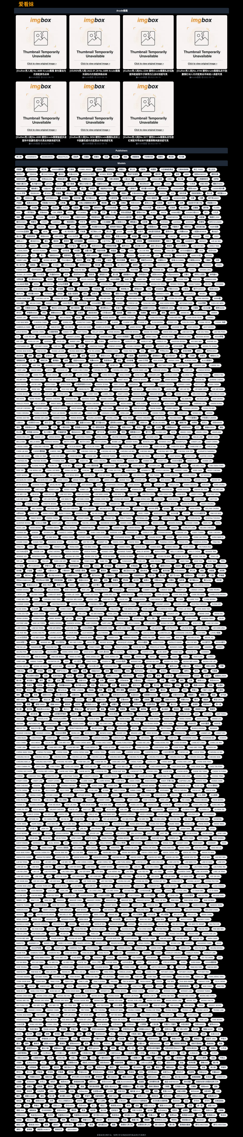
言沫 (80, 193)
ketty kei (199, 384)
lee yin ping (219, 332)
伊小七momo (34, 566)
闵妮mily (207, 704)
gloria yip (219, 809)
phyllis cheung (73, 403)
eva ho (174, 795)
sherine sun (115, 532)
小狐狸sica (120, 222)
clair (180, 599)
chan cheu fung (80, 370)
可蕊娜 (214, 671)
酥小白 (173, 704)
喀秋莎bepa (127, 676)
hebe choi (197, 470)
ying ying (127, 418)
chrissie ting (34, 776)
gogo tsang (203, 375)
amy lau (207, 714)
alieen (155, 714)
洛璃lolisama (177, 260)
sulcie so (191, 652)
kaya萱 (165, 198)
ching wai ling (184, 762)
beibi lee (114, 365)
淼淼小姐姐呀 (73, 293)
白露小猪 (88, 250)
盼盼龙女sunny (119, 695)
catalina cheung (41, 446)
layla (35, 499)
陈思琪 (50, 279)
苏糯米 (136, 699)
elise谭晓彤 (213, 785)
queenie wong (23, 523)
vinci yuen (91, 661)
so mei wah (51, 537)
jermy (153, 480)
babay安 (192, 723)
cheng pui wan (44, 752)
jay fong (156, 379)
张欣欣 (108, 236)
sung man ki (218, 537)
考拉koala (69, 265)
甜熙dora (47, 695)
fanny (90, 800)
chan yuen (178, 747)
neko (52, 227)
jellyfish (65, 270)
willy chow (194, 551)
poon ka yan (139, 647)
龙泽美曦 (129, 360)
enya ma (123, 465)
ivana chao (38, 618)
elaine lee (128, 322)
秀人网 (19, 157)
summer (205, 652)
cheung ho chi (108, 451)
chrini (19, 776)
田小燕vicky (61, 695)
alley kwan (21, 365)
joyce (147, 485)
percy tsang (125, 518)
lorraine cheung (184, 633)
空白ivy (165, 695)
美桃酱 (134, 236)
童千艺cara (175, 575)
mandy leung (73, 336)
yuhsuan (126, 666)
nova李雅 (219, 336)
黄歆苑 (169, 246)
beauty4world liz (77, 728)
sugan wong (155, 537)
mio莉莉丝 (60, 642)
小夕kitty (62, 356)
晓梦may (113, 427)
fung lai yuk (182, 805)
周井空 (79, 260)
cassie (132, 738)
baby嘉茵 (205, 723)
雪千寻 (148, 432)
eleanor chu (183, 785)
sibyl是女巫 (104, 652)
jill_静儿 (152, 618)
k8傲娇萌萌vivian (83, 384)
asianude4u (47, 157)
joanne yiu (177, 327)
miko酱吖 (20, 303)
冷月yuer (175, 671)
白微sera (75, 695)
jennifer (102, 193)
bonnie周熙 (61, 733)
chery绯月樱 (168, 752)
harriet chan (181, 470)
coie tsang (156, 279)
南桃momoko (200, 174)
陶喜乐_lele (214, 217)
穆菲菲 (66, 241)
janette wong (140, 379)
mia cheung (88, 508)
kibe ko (97, 489)
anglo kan (94, 719)
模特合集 (215, 174)
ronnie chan (176, 647)
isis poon (120, 327)
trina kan (74, 547)
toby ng (57, 346)
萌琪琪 (19, 704)
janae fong (78, 480)
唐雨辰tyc (103, 274)
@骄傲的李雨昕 (60, 714)
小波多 (108, 260)
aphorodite (51, 723)
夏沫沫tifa (35, 241)
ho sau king (55, 379)
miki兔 (138, 336)
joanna (28, 217)
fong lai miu (71, 470)
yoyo (168, 174)
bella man (35, 442)
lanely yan (214, 246)
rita (218, 523)
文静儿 (186, 274)
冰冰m (163, 671)
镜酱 (18, 217)
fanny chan (104, 800)
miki (18, 212)
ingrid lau (173, 613)
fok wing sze (35, 470)
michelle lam (122, 508)
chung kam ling (182, 776)
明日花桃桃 (121, 260)
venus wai (140, 547)
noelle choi (160, 513)
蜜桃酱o (56, 360)
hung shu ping (106, 379)
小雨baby (66, 570)
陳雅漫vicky (135, 432)
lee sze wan (217, 389)
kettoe (184, 236)
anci (30, 719)
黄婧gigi (60, 585)
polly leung (122, 647)
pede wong (67, 647)
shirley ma (146, 341)
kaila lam (174, 485)
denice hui (201, 781)
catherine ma (208, 738)
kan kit (205, 485)
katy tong (82, 332)
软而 (123, 432)
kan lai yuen (39, 623)
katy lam (39, 489)
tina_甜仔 (170, 250)
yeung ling (112, 418)
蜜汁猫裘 (70, 184)
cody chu (190, 456)
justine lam (21, 623)
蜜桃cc (89, 432)
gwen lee (63, 814)
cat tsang (159, 738)
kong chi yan (167, 623)
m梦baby (20, 513)
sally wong (70, 527)
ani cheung (129, 585)
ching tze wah (61, 298)
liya (189, 298)
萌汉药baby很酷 (42, 580)
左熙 (190, 680)
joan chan (191, 618)
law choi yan (124, 628)
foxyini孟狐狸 (22, 231)
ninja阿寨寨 (63, 284)
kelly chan (148, 384)
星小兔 (156, 685)
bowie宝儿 (118, 590)
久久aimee (81, 212)
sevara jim (48, 532)
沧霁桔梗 (19, 279)
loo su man (148, 633)
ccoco (223, 738)
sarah (163, 193)
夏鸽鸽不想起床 (116, 227)
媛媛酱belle (128, 274)
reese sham (126, 403)
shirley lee (130, 341)
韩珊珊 (133, 709)
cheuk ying (199, 752)
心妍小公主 (130, 184)
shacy (181, 270)
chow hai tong (66, 771)
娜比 (46, 241)
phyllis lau (33, 341)
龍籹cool (120, 293)
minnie (157, 250)
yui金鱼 (52, 217)
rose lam (20, 527)
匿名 (59, 422)
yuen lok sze (60, 561)
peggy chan (83, 518)
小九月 (215, 212)
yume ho (75, 561)
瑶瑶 (35, 695)
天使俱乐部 (148, 157)
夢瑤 (158, 676)
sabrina (56, 222)
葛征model (76, 432)
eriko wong (138, 465)
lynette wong (49, 504)
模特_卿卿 (120, 690)
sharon (81, 532)
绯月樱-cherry (147, 188)
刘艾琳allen (96, 231)
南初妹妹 (19, 356)
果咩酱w (213, 274)
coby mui (120, 781)
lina (157, 255)
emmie (169, 279)
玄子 (198, 427)
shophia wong (179, 341)
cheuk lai (183, 752)
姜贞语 (209, 566)
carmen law (199, 365)
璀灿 (221, 427)
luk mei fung (56, 637)
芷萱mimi (125, 699)
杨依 (202, 570)
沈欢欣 (60, 293)
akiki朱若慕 (128, 714)
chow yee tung (200, 771)
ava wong (168, 437)
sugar (170, 537)
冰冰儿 (96, 566)
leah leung (141, 628)
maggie (196, 236)
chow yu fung (219, 771)
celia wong (142, 446)
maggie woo (156, 394)
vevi (201, 250)
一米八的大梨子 (69, 231)
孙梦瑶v (94, 222)
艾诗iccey (101, 699)
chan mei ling (55, 747)
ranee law (75, 341)
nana (55, 231)
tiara (191, 270)
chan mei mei (73, 747)
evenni (164, 222)
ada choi (146, 293)
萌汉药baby (144, 184)
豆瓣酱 (195, 207)
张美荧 (29, 685)
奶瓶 (89, 260)
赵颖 (66, 360)
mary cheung (207, 504)
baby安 (217, 723)
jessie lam (138, 618)
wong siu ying (158, 284)
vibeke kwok (172, 547)
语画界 (75, 157)
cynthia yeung (39, 461)
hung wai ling (129, 613)
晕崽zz (133, 260)
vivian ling (205, 270)
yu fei (208, 284)
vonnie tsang (124, 551)
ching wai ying (204, 762)
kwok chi (183, 623)
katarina (134, 384)
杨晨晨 (19, 169)
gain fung (131, 470)
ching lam (92, 599)
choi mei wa (139, 766)
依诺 (128, 671)
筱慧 (113, 203)
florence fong (165, 609)
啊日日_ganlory (59, 308)
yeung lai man (94, 418)
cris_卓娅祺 (57, 212)
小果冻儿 (96, 236)
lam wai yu (118, 494)
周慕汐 (124, 193)
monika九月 (137, 399)
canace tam (165, 590)
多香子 (118, 308)
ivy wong (205, 475)
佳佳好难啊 (187, 351)
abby (187, 174)
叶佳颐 (77, 250)
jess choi (186, 379)
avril (89, 193)
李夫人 (139, 427)
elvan (105, 790)
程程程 (139, 241)
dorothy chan (84, 322)
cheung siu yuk (176, 757)
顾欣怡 (172, 313)
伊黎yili (48, 566)
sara (168, 184)
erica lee (196, 790)
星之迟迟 (212, 169)
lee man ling (201, 389)
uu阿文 (211, 656)
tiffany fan (140, 284)
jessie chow (200, 480)
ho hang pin (50, 819)
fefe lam (164, 800)
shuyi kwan (76, 408)
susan (63, 227)
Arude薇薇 (35, 77)
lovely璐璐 (215, 633)
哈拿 (144, 566)
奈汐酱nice (90, 198)
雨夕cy (66, 709)
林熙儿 (39, 690)
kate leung (219, 485)
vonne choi (107, 551)
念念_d (118, 241)
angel (102, 279)
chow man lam (140, 370)
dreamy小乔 (101, 322)
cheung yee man (64, 762)
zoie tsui (198, 561)
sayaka (174, 527)
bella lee (38, 590)
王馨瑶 (208, 260)
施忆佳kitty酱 (129, 570)
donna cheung (68, 785)
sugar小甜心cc (192, 212)
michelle (20, 246)
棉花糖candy (33, 293)
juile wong (21, 332)
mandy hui (113, 637)
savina (162, 527)
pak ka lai (21, 647)
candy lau (196, 442)
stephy (121, 188)
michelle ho (193, 637)
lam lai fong (83, 494)
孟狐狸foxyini (148, 308)
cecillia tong (93, 446)
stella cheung (102, 537)
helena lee (178, 814)
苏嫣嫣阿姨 (62, 432)
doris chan (97, 785)
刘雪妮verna (30, 308)
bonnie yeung (101, 590)
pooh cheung (92, 403)
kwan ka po (83, 389)
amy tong (221, 714)
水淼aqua (73, 174)
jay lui (69, 618)
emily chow (119, 790)
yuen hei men (217, 303)
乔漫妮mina (54, 274)
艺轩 (103, 212)
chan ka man (180, 742)
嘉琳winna (165, 566)
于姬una (20, 671)
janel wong (55, 618)
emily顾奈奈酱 (92, 465)
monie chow (107, 399)
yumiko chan (112, 351)
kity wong (21, 389)
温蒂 (84, 575)
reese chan (158, 523)
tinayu (163, 656)
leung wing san (142, 499)
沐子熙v (70, 313)
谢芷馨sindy (140, 246)
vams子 (35, 260)
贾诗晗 (125, 580)
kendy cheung (166, 384)
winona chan (38, 556)
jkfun (49, 184)
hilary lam (144, 255)
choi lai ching (72, 766)
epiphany (164, 790)
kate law (106, 623)
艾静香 (123, 203)
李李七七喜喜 (199, 274)
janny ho (51, 270)
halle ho (93, 814)
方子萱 (94, 212)
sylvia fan (73, 542)
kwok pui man (101, 389)
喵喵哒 (140, 676)
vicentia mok (140, 413)
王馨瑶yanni (102, 184)
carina (64, 738)
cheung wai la (23, 762)
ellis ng (36, 790)
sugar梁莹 (96, 303)
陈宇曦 (29, 709)
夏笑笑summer (116, 422)
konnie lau (50, 389)
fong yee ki (204, 322)
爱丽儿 (194, 690)
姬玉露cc (30, 680)
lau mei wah (22, 499)
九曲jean (47, 188)
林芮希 (222, 570)
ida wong (157, 613)
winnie (146, 174)
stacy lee (132, 652)
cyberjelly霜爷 (96, 604)
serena (35, 532)
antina (19, 723)
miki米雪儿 (21, 642)
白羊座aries (90, 695)
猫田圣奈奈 (92, 313)
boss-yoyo (90, 733)
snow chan (21, 537)
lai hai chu (218, 489)
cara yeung (214, 590)
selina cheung (207, 527)
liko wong (173, 499)
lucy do (213, 499)
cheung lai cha (79, 757)
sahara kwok (52, 527)
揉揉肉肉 (124, 685)
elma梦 (35, 609)
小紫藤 (172, 680)
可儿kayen (121, 566)
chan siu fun (145, 594)
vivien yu (106, 661)
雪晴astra (141, 212)
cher (36, 599)
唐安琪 (157, 174)
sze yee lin (88, 542)
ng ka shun (97, 513)
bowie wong (109, 317)
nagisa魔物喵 (58, 169)
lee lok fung (50, 499)
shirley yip (148, 532)
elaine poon (38, 465)
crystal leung (77, 604)
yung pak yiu (129, 351)
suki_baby (162, 652)
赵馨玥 (114, 704)
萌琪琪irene (84, 265)
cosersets (31, 157)
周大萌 (83, 246)
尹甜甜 (19, 203)
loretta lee (164, 633)
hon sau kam (85, 327)
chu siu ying (143, 456)
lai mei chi (21, 494)
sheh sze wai (90, 284)
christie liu (51, 776)
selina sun (37, 652)
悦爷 (113, 685)
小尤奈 (139, 217)
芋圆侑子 (175, 227)
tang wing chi (93, 656)
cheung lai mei (128, 451)
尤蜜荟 (86, 157)
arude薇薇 (115, 279)
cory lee (188, 370)
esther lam (154, 465)
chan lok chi (37, 747)
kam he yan (80, 270)
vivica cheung (72, 551)
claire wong (104, 781)
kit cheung (150, 623)
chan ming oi (91, 747)
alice (153, 212)
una (207, 236)
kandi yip (67, 332)
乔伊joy (198, 666)
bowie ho (121, 733)
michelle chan (217, 394)
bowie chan (105, 733)
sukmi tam (177, 652)
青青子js (187, 227)
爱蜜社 (96, 157)
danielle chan (128, 604)
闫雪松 (171, 580)
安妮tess (82, 680)
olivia (135, 207)
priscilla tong (157, 647)
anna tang (202, 719)
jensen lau (140, 480)
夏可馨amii (100, 422)
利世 (66, 274)
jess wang (165, 480)
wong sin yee (91, 556)
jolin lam (36, 384)
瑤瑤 (27, 695)
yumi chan (89, 561)
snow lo (37, 537)
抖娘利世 (114, 570)
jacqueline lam (45, 480)
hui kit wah (104, 475)
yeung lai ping (145, 556)
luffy (59, 336)
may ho (179, 637)
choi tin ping (216, 766)
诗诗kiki (28, 198)
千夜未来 (96, 289)
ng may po (186, 399)
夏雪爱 (188, 566)
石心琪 (19, 432)
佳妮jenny (95, 671)
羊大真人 (56, 265)
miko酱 (168, 255)
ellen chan (82, 375)
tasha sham (155, 408)
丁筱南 (152, 351)
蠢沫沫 (61, 174)
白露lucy (104, 695)
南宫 (177, 174)
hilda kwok (68, 613)
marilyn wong (189, 504)
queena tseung (212, 518)
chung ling (201, 776)
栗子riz (28, 575)
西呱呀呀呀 (31, 236)
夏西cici (148, 203)
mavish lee (21, 508)
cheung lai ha (42, 298)
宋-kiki (48, 193)
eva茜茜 (214, 795)
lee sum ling (219, 628)
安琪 (102, 680)
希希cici (201, 680)
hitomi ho (34, 819)
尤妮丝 (142, 169)
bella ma (20, 442)
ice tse (144, 613)
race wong (72, 523)
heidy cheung (213, 470)
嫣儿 (50, 680)
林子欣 (44, 207)
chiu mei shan (23, 456)
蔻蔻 (28, 704)
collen (175, 370)
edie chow (52, 375)
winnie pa (192, 346)
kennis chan (184, 384)
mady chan (123, 394)
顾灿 (178, 241)
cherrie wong (133, 752)
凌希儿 (199, 351)
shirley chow (59, 408)
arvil (52, 317)
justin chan (38, 332)
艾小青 (113, 212)
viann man (155, 547)
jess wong (108, 618)
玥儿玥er (184, 207)
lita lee (36, 394)
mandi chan (99, 504)
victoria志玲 (22, 551)
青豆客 (171, 157)
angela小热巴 (88, 174)
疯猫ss (122, 169)
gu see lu (49, 814)
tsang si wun (40, 413)
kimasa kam (210, 279)
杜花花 (92, 356)
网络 (125, 157)
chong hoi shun (24, 771)
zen (142, 351)
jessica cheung (183, 480)
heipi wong (21, 475)
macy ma (71, 637)
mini (33, 642)
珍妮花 (202, 356)
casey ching (212, 442)
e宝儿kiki (50, 800)
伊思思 (40, 671)
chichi (172, 236)
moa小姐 (91, 642)
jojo (99, 485)
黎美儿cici (20, 714)
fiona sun (21, 270)
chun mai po (163, 776)
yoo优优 (40, 274)
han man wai (109, 814)
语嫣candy (55, 704)
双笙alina (70, 422)
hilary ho (21, 379)
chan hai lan (143, 742)
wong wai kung (24, 351)
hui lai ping (87, 379)
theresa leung (200, 542)
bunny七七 (181, 442)
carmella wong (80, 738)
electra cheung (199, 604)
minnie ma (45, 642)
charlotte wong (218, 594)
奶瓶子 (207, 676)
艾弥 (89, 699)
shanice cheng (66, 532)
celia (139, 198)
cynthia (112, 604)
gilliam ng (158, 809)
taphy (152, 656)
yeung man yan (76, 351)
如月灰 (140, 227)
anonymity (162, 265)
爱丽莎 (80, 313)
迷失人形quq (156, 246)
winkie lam (163, 346)
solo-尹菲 (20, 193)
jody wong (71, 485)
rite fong (141, 403)
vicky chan (188, 547)
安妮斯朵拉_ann (166, 308)
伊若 (49, 671)
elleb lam (67, 375)
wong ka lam (152, 661)
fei (175, 800)
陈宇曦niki (194, 580)
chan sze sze (162, 594)
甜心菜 (162, 575)
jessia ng (200, 379)
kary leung (119, 384)
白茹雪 (144, 222)
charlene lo (195, 446)
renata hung (175, 523)
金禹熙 (195, 704)
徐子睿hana (81, 685)
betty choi (85, 442)
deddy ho (162, 461)
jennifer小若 (92, 618)
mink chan (151, 336)
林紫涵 (50, 690)
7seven (46, 714)
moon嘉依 (142, 642)
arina (65, 723)
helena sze (193, 814)
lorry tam (92, 394)
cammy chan (149, 590)
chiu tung (55, 766)
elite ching (21, 790)
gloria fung (188, 809)
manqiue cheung (149, 504)
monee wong (106, 642)
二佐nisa (32, 174)
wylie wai (57, 666)
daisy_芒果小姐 (167, 781)
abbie (72, 585)
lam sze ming (55, 628)
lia (17, 336)
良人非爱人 (48, 432)
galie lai (73, 809)
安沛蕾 (19, 570)
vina (171, 413)
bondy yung (132, 442)
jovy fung (50, 384)
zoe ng (139, 666)
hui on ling (139, 475)
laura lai (170, 389)
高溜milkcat (32, 585)
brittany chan (165, 365)
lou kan (201, 633)
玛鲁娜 (58, 193)
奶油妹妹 (159, 289)
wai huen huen (167, 303)
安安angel (221, 566)
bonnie (213, 728)
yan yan (70, 666)
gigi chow (125, 375)
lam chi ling (212, 623)
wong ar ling (72, 556)
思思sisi (103, 685)
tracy (185, 656)
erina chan (35, 795)
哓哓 (89, 676)
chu (31, 227)
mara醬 (217, 298)
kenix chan (69, 489)
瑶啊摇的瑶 (20, 360)
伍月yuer (212, 250)
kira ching (214, 384)
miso (70, 212)
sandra (208, 647)
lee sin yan (202, 628)
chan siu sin (142, 747)
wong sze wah (40, 666)
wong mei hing (190, 661)
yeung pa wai (164, 556)
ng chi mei (192, 642)
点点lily (174, 690)
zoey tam (184, 561)
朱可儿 (119, 174)
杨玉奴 (19, 690)
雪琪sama (192, 188)
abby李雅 (133, 293)
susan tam (38, 542)
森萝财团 (110, 169)
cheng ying (99, 752)
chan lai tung (91, 594)
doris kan (112, 785)
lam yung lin (165, 494)
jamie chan (63, 480)
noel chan (143, 513)
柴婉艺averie (146, 260)
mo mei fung (76, 642)
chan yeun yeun (194, 317)
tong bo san (149, 303)
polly (108, 647)
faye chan (133, 800)
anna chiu (169, 719)
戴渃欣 (103, 570)
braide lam (136, 733)
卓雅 (205, 671)
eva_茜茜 (201, 795)
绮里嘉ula (221, 193)
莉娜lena (185, 699)
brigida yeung (146, 365)
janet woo (123, 379)
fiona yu (20, 805)
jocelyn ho (55, 485)
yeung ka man (126, 556)
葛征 (18, 198)
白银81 (170, 179)
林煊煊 (211, 570)
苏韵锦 (146, 699)
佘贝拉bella (51, 198)
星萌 (83, 356)
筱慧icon (131, 313)
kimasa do (137, 489)
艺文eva (67, 699)
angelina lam (23, 437)
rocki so (155, 403)
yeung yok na (199, 556)
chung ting (217, 776)
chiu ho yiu (108, 599)
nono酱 (174, 513)
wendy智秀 (121, 661)
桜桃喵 (99, 169)
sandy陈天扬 (67, 303)
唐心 (153, 566)
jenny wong (171, 379)
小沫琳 (98, 260)
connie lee (193, 265)
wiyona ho (55, 556)
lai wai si (137, 389)
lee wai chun (83, 499)
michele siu (105, 508)
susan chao (22, 542)
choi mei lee (122, 766)
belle (134, 728)
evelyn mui (21, 800)
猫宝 (85, 293)
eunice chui (101, 795)
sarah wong (134, 527)
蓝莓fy (70, 580)
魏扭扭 (176, 709)
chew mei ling (118, 762)
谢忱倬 (67, 704)
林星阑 (201, 217)
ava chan (168, 723)
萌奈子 (168, 241)
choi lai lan (90, 766)
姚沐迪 (198, 566)
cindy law (37, 781)
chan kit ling (198, 742)
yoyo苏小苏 (94, 666)
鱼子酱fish (36, 184)
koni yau (36, 389)
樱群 (148, 427)
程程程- (33, 265)
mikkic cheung (53, 399)
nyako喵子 (176, 212)
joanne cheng (216, 379)
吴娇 (46, 676)
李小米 (192, 570)
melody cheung (70, 508)
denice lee (192, 461)
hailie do (55, 327)
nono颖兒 (220, 642)
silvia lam (92, 408)
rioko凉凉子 (141, 179)
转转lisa (137, 704)
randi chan (51, 303)
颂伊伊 (153, 709)
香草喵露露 (78, 241)
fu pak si (166, 805)
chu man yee (128, 776)
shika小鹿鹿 (157, 179)
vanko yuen (124, 547)
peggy (81, 647)
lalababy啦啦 (22, 284)
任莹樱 (60, 289)
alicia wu (142, 714)
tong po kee (209, 408)
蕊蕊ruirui (83, 580)
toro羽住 (70, 346)
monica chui (185, 336)
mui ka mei (180, 508)
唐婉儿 (99, 676)
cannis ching (197, 590)
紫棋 (213, 695)
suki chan (107, 408)
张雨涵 (39, 685)
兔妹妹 (86, 566)
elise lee (199, 785)
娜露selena (21, 207)
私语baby (135, 695)
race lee (61, 341)
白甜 (217, 260)
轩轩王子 (125, 704)
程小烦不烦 (20, 265)
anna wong (54, 437)
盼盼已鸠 (44, 360)
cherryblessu (151, 752)
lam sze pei (187, 332)
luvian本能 (111, 207)
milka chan (35, 303)
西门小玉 (100, 432)
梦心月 (132, 169)
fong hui (121, 805)
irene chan (188, 613)
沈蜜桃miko (171, 427)
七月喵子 (83, 227)
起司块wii (163, 188)
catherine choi (189, 738)
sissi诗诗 (82, 303)
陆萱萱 (153, 169)
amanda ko (169, 714)
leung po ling (175, 298)
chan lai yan (216, 742)
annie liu (216, 719)
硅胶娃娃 (100, 179)
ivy (122, 250)
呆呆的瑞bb (57, 676)
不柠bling (164, 351)
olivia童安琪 (199, 513)
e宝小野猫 (63, 800)
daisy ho (84, 461)
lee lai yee (184, 389)
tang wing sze (111, 656)
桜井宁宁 (171, 203)
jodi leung (193, 327)
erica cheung (180, 790)
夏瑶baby (138, 289)
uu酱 (82, 346)
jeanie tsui (125, 480)
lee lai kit (156, 628)
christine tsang (70, 776)
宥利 (18, 427)
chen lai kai (22, 451)
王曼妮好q (110, 575)
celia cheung (111, 446)
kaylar (151, 193)
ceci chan (21, 742)
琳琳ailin (214, 356)
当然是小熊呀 (80, 570)
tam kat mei (122, 408)
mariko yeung (130, 637)
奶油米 (196, 676)
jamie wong (135, 327)
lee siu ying (203, 332)
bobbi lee (116, 442)
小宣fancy (182, 308)
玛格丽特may (139, 575)
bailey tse (21, 728)
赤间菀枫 (112, 432)
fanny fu (119, 800)
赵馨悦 (103, 704)
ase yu (92, 723)
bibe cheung (70, 590)
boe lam (85, 590)
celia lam (127, 446)
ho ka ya (65, 819)
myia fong (195, 508)
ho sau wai (105, 298)
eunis (115, 795)
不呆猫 (82, 231)
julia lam (160, 485)
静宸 (102, 709)
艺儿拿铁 (201, 575)
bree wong (152, 733)
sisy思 (130, 231)
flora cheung (36, 805)
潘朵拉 (163, 690)
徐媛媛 (93, 570)
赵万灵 (136, 580)
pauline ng (51, 647)
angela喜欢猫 (125, 217)
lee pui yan (187, 628)
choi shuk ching (158, 766)
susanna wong (55, 542)
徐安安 (92, 188)
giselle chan (171, 375)
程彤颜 (119, 313)
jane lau (150, 327)
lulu (18, 504)
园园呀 (178, 566)
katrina (119, 623)
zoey (216, 236)
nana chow (48, 513)
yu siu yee (159, 418)
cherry (210, 317)
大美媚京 (131, 422)
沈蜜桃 (130, 356)
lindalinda (21, 250)
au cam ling (106, 723)
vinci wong (54, 551)
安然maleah (47, 179)
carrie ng (215, 365)
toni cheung (22, 413)
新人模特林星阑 (98, 427)
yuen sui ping (110, 666)
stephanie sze (22, 346)
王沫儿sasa (123, 575)
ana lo (19, 719)
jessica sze (123, 618)
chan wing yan (161, 747)
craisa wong (204, 370)
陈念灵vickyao (43, 709)
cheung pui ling (156, 757)
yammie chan (59, 418)
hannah (53, 613)
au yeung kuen (151, 723)
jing (179, 618)
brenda (166, 733)
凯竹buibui (212, 351)
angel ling (201, 432)
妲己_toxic (198, 169)
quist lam (56, 523)
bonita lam (148, 442)
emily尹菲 (58, 236)
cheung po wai (136, 757)
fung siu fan (108, 375)
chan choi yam (23, 298)
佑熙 (18, 308)
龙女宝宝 (34, 714)
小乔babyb (124, 680)
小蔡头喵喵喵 (114, 179)
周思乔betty (79, 274)
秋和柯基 (77, 198)
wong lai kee (50, 260)
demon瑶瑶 (177, 461)
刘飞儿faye (64, 217)
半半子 (82, 222)
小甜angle (151, 680)
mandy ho (115, 504)
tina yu (19, 547)
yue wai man (175, 418)
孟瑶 (58, 680)
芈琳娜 (221, 575)
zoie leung (38, 289)
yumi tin (104, 561)
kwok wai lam (170, 332)
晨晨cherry (199, 685)
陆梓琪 (181, 580)
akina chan (173, 360)
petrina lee (142, 518)
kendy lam (54, 489)
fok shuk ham (88, 805)
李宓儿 (78, 255)
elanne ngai (166, 785)
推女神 (115, 157)
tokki (174, 656)
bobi (78, 317)
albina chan (190, 360)
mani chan (130, 504)
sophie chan (84, 537)
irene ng (218, 613)
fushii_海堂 (220, 322)
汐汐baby (48, 293)
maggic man (139, 394)
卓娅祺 (43, 308)
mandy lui (90, 336)
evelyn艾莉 (73, 236)
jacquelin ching (24, 480)
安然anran (217, 422)
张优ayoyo (214, 680)
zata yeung (155, 561)
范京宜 (157, 699)
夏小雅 (115, 274)
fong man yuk (203, 609)
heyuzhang (209, 814)
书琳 (221, 666)
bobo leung (91, 317)
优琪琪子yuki (34, 422)
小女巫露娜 (106, 222)
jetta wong (21, 485)
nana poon (158, 642)
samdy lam (21, 260)
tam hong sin (22, 656)
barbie (50, 728)
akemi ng (185, 313)
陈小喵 (180, 179)
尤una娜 (206, 308)
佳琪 (107, 671)
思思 (92, 685)
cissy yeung (70, 781)
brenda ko (180, 733)
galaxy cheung (57, 809)
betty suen (181, 728)
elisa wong (157, 322)
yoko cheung (143, 418)
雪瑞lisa (78, 709)
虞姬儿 (96, 580)
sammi (45, 246)
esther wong (84, 795)
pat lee (19, 341)
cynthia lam (22, 375)
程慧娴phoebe (150, 695)
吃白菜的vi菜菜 (33, 676)
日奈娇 (172, 207)
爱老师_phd (61, 188)
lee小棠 (160, 298)
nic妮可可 (206, 642)
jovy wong (209, 327)
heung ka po (39, 475)
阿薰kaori (94, 360)
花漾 (106, 157)
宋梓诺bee (143, 274)
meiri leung (181, 394)
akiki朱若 (113, 714)
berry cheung (149, 728)
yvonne (219, 284)
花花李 (112, 699)
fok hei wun (54, 805)
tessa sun (183, 542)
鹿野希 (135, 265)
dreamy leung (162, 604)
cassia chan (22, 446)
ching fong (136, 762)
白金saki (20, 227)
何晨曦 (70, 289)
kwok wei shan (120, 389)
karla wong (56, 623)
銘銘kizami (21, 188)
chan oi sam (108, 747)
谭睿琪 (115, 580)
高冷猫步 (165, 709)
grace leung (33, 814)
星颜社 (160, 157)
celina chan (37, 594)
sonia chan (67, 537)
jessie (119, 231)
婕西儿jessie (21, 255)
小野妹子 (132, 188)
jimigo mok (166, 618)
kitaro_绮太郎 (106, 174)
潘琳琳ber (156, 356)
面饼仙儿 (19, 174)
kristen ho (167, 489)
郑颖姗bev (107, 255)
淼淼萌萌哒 (143, 356)
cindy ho (141, 279)
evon (184, 465)
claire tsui (193, 599)
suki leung (183, 537)
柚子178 (19, 293)
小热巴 (73, 356)
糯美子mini (218, 184)
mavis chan (165, 637)
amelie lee (185, 714)
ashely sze (136, 437)
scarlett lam (189, 527)
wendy (149, 346)
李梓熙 (164, 227)
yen (72, 227)
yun (115, 561)
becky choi (213, 437)
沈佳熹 (158, 427)
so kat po (118, 652)
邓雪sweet (158, 580)
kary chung (91, 623)
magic (100, 637)
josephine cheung (115, 485)
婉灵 (41, 680)
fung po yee (22, 809)
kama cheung (190, 485)
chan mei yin (110, 594)
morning (152, 399)
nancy (33, 246)
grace (19, 814)
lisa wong (118, 633)
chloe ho (123, 599)
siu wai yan (196, 341)
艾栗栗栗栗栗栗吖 (154, 241)
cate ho (172, 738)
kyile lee (197, 623)
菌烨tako (126, 246)
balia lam (197, 437)
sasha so (150, 527)
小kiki (111, 680)
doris (83, 785)
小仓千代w (106, 241)
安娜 (93, 680)
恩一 (42, 255)
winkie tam (210, 551)
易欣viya (136, 685)
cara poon (36, 738)
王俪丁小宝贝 (207, 690)
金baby (184, 704)
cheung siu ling (120, 370)
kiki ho (119, 298)
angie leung (78, 719)
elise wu (67, 465)
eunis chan (65, 609)
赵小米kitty (122, 265)
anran (158, 585)
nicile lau (113, 513)
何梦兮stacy (62, 671)
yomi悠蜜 (202, 303)
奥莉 (39, 356)
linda (104, 270)
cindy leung (53, 781)
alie (173, 432)
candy (131, 255)
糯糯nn (204, 695)
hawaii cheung (127, 814)
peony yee (109, 518)
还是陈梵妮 (151, 704)
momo (167, 508)
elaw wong (89, 298)
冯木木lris (35, 193)
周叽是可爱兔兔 (154, 231)
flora (216, 207)
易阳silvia (109, 217)
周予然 (69, 676)
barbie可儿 (189, 293)
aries (176, 293)
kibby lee (84, 489)
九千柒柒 (19, 566)
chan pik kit (125, 747)
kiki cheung (121, 489)
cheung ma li (146, 451)
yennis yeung (176, 284)
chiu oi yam (40, 456)
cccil (141, 317)
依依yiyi (117, 671)
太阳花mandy (183, 676)
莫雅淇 (205, 699)
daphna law (185, 781)
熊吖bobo (96, 575)
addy (84, 714)
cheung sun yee (185, 451)
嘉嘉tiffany (85, 422)
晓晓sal (167, 685)
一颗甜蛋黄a (70, 222)
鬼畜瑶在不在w (106, 188)
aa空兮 (74, 714)
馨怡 (119, 360)
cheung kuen (60, 757)
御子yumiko (199, 289)
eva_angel (188, 795)
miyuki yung (167, 336)
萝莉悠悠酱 (58, 580)
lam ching (21, 628)
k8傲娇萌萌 (53, 332)
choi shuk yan (197, 766)
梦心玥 (109, 231)
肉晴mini (189, 575)
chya (170, 599)
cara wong (182, 365)
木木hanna (180, 570)
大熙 (149, 289)
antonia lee (72, 365)
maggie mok (86, 637)
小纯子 (39, 570)
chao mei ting (195, 747)
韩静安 (33, 222)
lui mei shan (38, 637)
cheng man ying (24, 752)
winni (209, 413)
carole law (118, 738)
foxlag (85, 470)
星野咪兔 (67, 255)
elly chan (50, 790)
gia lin (123, 809)
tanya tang (134, 542)
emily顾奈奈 (152, 198)
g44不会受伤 (36, 270)
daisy (72, 461)
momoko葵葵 (179, 198)
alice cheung (87, 279)
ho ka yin (78, 819)
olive (186, 513)
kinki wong (114, 332)
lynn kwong (203, 298)
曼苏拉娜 (166, 570)
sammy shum (193, 647)
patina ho (68, 518)
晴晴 (210, 685)
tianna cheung (190, 408)
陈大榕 (19, 709)
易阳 (147, 685)
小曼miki (137, 680)
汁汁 (143, 690)
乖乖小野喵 (210, 666)
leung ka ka (22, 394)
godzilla (92, 241)
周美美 (80, 676)
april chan (101, 437)
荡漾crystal (170, 699)
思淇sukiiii (157, 274)
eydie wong (99, 609)
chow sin (167, 771)
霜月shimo (21, 222)
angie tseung (111, 585)
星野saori (220, 308)
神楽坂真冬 (62, 179)
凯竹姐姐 (108, 566)
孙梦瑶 (194, 422)
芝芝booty (31, 169)
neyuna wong (202, 336)
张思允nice (96, 246)
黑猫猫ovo (211, 203)
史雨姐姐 (134, 566)
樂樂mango (56, 313)
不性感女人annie (209, 418)
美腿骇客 (135, 157)
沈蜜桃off (162, 260)
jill (39, 198)
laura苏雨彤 (87, 628)
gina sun (139, 375)
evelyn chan (188, 322)
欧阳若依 (132, 690)
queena (47, 341)
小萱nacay (52, 570)
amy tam (36, 365)
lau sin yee (71, 628)
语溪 (105, 580)
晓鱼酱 (155, 570)
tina (190, 179)
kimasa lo (151, 489)
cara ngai (21, 738)
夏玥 (149, 676)
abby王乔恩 (143, 360)
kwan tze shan (151, 332)
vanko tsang (36, 661)
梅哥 (100, 690)
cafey (192, 733)
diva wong (21, 465)
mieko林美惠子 (123, 336)
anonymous (158, 236)
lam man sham (101, 494)
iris (36, 231)
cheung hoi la (41, 757)
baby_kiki (184, 585)
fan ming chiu (131, 609)
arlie (85, 365)
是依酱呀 (65, 198)
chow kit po (136, 771)
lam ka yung (37, 628)
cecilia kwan (75, 446)
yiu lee (45, 561)
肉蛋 (57, 699)
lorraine (77, 394)
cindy (44, 222)
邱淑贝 (163, 704)
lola (86, 236)
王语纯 (220, 690)
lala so (35, 494)
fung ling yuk (200, 805)
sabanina (183, 403)
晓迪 (178, 685)
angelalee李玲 (60, 719)
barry (61, 728)
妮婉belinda (220, 676)
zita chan (170, 561)
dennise (207, 265)
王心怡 (129, 241)
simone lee (181, 532)
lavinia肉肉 (177, 188)
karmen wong (74, 623)
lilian (187, 499)
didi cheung (22, 785)
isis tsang (154, 475)
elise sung (21, 609)
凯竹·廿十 (48, 422)
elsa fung (79, 790)
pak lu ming (40, 403)
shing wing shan (70, 652)
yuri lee (141, 561)
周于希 (44, 169)
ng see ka (48, 284)
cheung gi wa (215, 752)
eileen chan (180, 604)
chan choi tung (103, 742)
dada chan (135, 781)
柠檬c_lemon (77, 690)
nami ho (33, 513)
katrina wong (23, 489)
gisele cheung (162, 470)
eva (154, 222)
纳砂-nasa (20, 699)
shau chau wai (97, 532)
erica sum (210, 790)
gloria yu (187, 375)
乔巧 (223, 561)
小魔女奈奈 (65, 427)
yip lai (19, 561)
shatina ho (114, 341)
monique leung (125, 642)
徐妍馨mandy (64, 685)
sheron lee (132, 532)
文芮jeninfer (173, 274)
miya (45, 231)
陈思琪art (108, 360)
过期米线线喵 (183, 169)
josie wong (134, 485)
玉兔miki (43, 212)
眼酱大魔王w (21, 184)
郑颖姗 (144, 236)
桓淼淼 (91, 690)
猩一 (182, 356)
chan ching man (83, 742)
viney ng (183, 413)
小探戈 (185, 289)
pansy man (56, 403)
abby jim (72, 279)
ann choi (139, 719)
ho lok (82, 613)
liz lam (48, 394)
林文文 (29, 690)
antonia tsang (83, 437)
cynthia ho (21, 461)
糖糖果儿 (191, 695)
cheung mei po (117, 757)
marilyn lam (148, 637)
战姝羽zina (54, 255)
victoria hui (205, 547)
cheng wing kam (80, 752)
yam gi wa (41, 351)
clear (76, 298)
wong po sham (210, 346)
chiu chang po (23, 766)
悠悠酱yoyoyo (81, 427)
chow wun (182, 771)
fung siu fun (114, 470)
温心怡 (19, 236)
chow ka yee (101, 771)
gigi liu (196, 279)
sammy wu (118, 527)
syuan (40, 217)
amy (197, 714)
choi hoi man (57, 456)
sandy (220, 647)
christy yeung (110, 776)
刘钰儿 (113, 193)
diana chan (217, 781)
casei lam (20, 370)
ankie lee (39, 437)
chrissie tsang (108, 456)
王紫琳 (192, 356)
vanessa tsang (96, 346)
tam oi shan (40, 656)
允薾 (201, 198)
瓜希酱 (62, 203)
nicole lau (202, 399)
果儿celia (62, 690)
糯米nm (44, 265)
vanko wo (91, 413)
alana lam (161, 432)
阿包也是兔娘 (126, 212)
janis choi (109, 480)
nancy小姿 (196, 255)
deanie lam (145, 604)
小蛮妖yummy (80, 217)
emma (219, 265)
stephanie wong (122, 537)
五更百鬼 (113, 198)
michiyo (20, 399)
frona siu (152, 805)
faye (95, 375)
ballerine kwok (202, 585)
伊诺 (175, 351)
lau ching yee (153, 389)
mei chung (37, 508)
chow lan (91, 456)
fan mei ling (198, 465)
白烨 (181, 203)
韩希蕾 (219, 580)
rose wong (35, 527)
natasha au (81, 513)
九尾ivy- (19, 422)
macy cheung (119, 270)
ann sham (154, 719)
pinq (181, 518)
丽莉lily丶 (20, 241)
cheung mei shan (74, 599)
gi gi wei (111, 809)
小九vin (43, 427)
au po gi (135, 723)
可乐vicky (135, 203)
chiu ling (40, 766)
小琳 (54, 427)
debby (55, 322)
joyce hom (65, 384)
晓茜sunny (126, 427)
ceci (213, 293)
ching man (166, 762)
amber (214, 313)
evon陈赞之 (182, 246)
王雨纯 (71, 169)
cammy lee (206, 733)
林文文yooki (188, 217)
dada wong (150, 781)
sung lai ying (200, 537)
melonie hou (199, 394)
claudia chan (40, 322)
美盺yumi (34, 699)
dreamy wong (148, 785)
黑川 (83, 188)
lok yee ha (29, 336)
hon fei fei (71, 379)
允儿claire (83, 289)
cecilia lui (62, 370)
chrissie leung (160, 370)
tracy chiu (43, 547)
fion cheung (201, 800)
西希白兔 (108, 265)
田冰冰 (55, 207)
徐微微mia (152, 227)
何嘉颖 (75, 207)
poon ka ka (194, 518)
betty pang (166, 728)
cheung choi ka (88, 451)
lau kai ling (213, 494)
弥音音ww (95, 217)
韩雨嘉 (19, 585)
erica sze (20, 795)
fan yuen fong (216, 465)
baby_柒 (128, 279)
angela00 (216, 432)
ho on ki (69, 327)
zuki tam (212, 561)
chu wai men (22, 322)
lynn (124, 207)
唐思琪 (91, 274)
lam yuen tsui (134, 298)
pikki (155, 518)
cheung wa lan (196, 757)
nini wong (217, 399)
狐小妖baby (171, 356)
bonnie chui (165, 442)
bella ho (122, 728)
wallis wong (143, 551)
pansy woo (36, 518)
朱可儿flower (215, 222)
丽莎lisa (173, 666)
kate (131, 250)
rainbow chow (108, 523)
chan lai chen (72, 594)
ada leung (158, 360)
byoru (202, 293)
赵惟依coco (91, 704)
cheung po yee (100, 370)
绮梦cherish (92, 255)
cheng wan (62, 752)
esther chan (52, 795)
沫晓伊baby (186, 427)
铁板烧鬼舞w (197, 193)
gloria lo (204, 809)
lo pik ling (63, 394)
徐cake (51, 685)
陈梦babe (106, 293)
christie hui (126, 456)
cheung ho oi (22, 757)
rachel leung (88, 523)
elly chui (64, 790)
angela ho (43, 719)
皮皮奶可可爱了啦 (195, 203)
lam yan (133, 494)
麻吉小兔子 (47, 585)
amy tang (147, 265)
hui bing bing (72, 475)
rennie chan (192, 523)
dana (149, 217)
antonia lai (34, 723)
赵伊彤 (77, 704)
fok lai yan (71, 805)
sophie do (212, 341)
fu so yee (99, 470)
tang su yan (75, 656)
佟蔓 (84, 671)
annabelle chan (53, 365)
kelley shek (97, 332)
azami (157, 184)
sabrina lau (199, 403)
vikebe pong (158, 413)
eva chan (145, 795)
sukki (108, 303)
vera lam (124, 413)
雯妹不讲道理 (133, 174)
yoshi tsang (194, 284)
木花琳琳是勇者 (167, 169)
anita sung (124, 719)
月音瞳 (34, 207)
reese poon (110, 403)
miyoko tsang (88, 399)
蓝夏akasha (32, 203)
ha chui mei (78, 814)
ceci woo (35, 742)
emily (78, 465)
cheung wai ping (44, 762)
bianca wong (198, 728)
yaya (82, 666)
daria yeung (117, 461)
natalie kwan (175, 642)
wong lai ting (171, 661)
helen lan (162, 814)
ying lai (214, 556)
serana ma (21, 532)
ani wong (109, 719)
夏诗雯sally (105, 308)
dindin (36, 785)
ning (145, 270)
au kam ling (152, 437)
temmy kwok (172, 408)
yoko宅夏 (147, 207)
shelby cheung (23, 408)
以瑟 (30, 671)
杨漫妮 (220, 685)
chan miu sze (127, 594)
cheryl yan (55, 451)
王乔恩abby (107, 313)
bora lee (75, 733)
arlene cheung (119, 437)
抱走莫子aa (126, 198)
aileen (41, 227)
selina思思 (52, 652)
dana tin (37, 375)
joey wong (87, 485)
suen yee (140, 537)
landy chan (196, 494)
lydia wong (32, 504)
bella (110, 728)
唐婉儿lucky (112, 676)
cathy (49, 370)
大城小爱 (169, 676)
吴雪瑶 (201, 222)
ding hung (51, 785)
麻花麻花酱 (200, 227)
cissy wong (175, 456)
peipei (97, 518)
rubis (101, 341)
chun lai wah (146, 776)
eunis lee (172, 322)
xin (172, 193)
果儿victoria (47, 174)
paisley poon (22, 403)
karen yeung (102, 384)
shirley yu (161, 341)
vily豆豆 (77, 661)
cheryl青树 (71, 451)
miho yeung (35, 399)
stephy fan (147, 652)
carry (204, 188)
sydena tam (106, 284)
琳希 (18, 695)
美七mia (69, 193)
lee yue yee (21, 633)
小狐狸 (195, 308)
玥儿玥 (151, 575)
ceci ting (59, 446)
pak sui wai (216, 513)
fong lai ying (184, 609)
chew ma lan (84, 762)
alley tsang (200, 313)
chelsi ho (211, 446)
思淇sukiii (213, 289)
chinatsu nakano (206, 451)
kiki (108, 489)
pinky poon (168, 518)
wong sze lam (41, 418)
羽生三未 (47, 699)
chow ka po (84, 771)
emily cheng (49, 609)
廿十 (33, 255)
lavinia (176, 222)
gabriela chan (23, 327)
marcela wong (169, 504)
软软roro (45, 236)
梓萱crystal (121, 236)
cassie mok (36, 370)
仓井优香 (65, 250)
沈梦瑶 (216, 179)
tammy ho (102, 542)
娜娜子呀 (183, 422)
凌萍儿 (186, 671)
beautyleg (63, 157)
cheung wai (214, 757)
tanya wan (149, 542)
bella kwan (65, 317)
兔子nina (139, 671)
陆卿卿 (143, 313)
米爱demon (178, 695)
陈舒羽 (153, 313)
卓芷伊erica (110, 289)
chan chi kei (160, 446)
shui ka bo (89, 652)
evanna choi (82, 609)
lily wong (103, 633)
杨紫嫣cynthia (48, 203)
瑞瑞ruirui (209, 427)
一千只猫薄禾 (192, 418)
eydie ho (36, 800)
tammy (120, 303)
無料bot (97, 207)
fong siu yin (22, 613)
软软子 (94, 293)
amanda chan (162, 293)
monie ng (122, 399)
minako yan (71, 399)
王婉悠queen (194, 260)
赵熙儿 (146, 580)
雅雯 (163, 313)
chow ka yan (75, 456)
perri (76, 284)
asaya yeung (99, 365)
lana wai (181, 494)
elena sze (216, 604)
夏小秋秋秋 (75, 308)
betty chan (69, 442)
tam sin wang (57, 656)
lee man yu (66, 499)
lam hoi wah (66, 494)
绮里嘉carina (33, 432)
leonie (93, 270)
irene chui (204, 613)
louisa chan (45, 336)
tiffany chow (41, 346)
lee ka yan (216, 241)
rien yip (207, 523)
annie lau (21, 317)
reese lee (89, 341)
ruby (171, 270)
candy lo (180, 590)
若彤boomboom (23, 580)
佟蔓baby (61, 566)
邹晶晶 (113, 250)
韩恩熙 (122, 709)
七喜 (149, 666)
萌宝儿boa (218, 699)
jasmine (163, 327)
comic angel (85, 169)
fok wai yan (105, 805)
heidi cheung (146, 814)
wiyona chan (186, 303)
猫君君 (55, 241)
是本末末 (143, 570)
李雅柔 (86, 207)
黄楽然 (73, 179)
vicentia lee (53, 661)
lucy (103, 198)
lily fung (199, 499)
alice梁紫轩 (207, 360)
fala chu (114, 609)
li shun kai (72, 633)
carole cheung (100, 738)
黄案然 (212, 709)
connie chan (22, 604)
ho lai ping (55, 475)
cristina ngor (58, 604)
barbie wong (22, 590)
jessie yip (216, 480)
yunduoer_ (127, 561)
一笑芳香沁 (30, 212)
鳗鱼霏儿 (34, 188)
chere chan (115, 752)
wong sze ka (22, 666)
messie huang (39, 250)
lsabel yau (107, 394)
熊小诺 (209, 193)
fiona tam (182, 279)
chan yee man (198, 594)
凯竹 (196, 671)
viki (66, 661)
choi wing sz (156, 599)
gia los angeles (139, 809)
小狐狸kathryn (199, 231)
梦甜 (109, 690)
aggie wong (98, 714)
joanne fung (38, 485)
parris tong (52, 518)
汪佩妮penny (72, 575)
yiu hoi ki (32, 561)
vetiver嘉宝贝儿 (187, 250)
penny (209, 255)
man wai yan (82, 504)
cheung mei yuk (165, 451)
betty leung (101, 442)
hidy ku (19, 819)
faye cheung (149, 800)
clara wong (210, 599)
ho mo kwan (97, 613)
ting (31, 547)
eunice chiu (170, 465)
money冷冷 (181, 255)
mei (169, 394)
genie (98, 809)
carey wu (51, 738)
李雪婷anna (32, 313)
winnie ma (136, 661)
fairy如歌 (214, 227)
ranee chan (126, 523)
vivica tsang (90, 551)
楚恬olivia (105, 356)
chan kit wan (54, 594)
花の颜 (181, 157)
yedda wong (76, 418)
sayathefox (172, 217)
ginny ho (172, 809)
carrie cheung (127, 317)
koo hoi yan (67, 389)
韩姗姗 (112, 709)
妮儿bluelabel (159, 422)
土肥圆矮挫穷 (203, 179)
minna (33, 179)
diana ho (67, 322)
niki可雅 (134, 270)
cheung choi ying (52, 599)
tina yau (216, 542)
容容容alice (30, 427)
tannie (127, 656)
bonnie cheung (23, 733)
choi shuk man (178, 766)
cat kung (145, 738)
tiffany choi (123, 284)
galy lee (87, 809)
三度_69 (127, 179)
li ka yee (159, 499)
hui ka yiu (89, 475)
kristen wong (132, 332)
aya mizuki (183, 437)
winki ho (197, 413)
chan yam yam (179, 594)
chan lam (20, 747)
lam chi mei (198, 246)
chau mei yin (22, 599)
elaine (115, 322)
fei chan (186, 800)
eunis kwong (129, 795)
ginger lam (154, 375)
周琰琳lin (125, 289)
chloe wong (139, 599)
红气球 (223, 695)
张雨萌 (159, 203)
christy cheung (91, 776)
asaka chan (78, 723)
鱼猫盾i (187, 709)
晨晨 (186, 685)
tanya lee (140, 656)
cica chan (159, 456)
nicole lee (128, 513)
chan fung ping (124, 742)
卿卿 (30, 356)
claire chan (87, 781)
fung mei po (217, 805)
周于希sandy (213, 198)
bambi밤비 (189, 241)
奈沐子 (129, 227)
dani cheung (100, 461)
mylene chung (212, 508)
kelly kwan (134, 623)
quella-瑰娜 (41, 523)
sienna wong (164, 532)
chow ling (152, 771)
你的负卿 (182, 193)
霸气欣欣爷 (91, 709)
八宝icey (152, 671)
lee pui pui (171, 628)
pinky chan (94, 647)
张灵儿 (19, 685)
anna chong (185, 719)
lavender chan (105, 628)
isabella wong (103, 327)
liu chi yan (144, 250)
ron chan (169, 403)
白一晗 (32, 360)
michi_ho (209, 637)
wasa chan (160, 551)
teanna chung (167, 542)
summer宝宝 (58, 246)
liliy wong (87, 633)
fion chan (148, 609)
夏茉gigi (169, 231)
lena (160, 217)
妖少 (206, 212)
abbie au (84, 585)
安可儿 (204, 422)
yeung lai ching (24, 274)
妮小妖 (19, 680)
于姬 (50, 289)
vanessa (179, 184)
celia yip (49, 742)
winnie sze (21, 556)
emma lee (150, 790)
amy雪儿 (96, 585)
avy (72, 203)
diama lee (207, 461)
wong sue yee (22, 418)
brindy (202, 241)
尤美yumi (161, 207)
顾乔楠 (205, 207)
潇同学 (152, 690)
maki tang (66, 504)
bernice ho (129, 365)
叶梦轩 (19, 676)
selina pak (21, 652)
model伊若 (153, 508)
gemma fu (145, 470)
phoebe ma (158, 270)
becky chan (97, 728)
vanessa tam (107, 547)
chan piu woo (177, 446)
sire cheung (214, 532)
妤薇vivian (173, 289)
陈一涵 (218, 704)
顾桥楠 (143, 709)
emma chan (135, 790)
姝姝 (172, 422)
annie (68, 437)
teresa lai (133, 303)
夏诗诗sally (90, 308)
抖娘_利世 (204, 184)
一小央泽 (191, 184)
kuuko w (116, 184)
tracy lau (197, 656)
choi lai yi (106, 766)
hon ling (112, 613)
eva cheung (160, 795)
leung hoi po (38, 633)
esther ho (68, 795)
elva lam (93, 790)
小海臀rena (183, 231)
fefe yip (20, 470)
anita (163, 212)
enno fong (109, 465)
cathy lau (21, 594)
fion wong (218, 800)
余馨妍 (74, 671)
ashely (119, 255)
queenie (190, 222)
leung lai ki (55, 633)
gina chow (39, 613)
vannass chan (108, 413)
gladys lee (41, 327)
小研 (162, 680)
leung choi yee (101, 499)
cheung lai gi (97, 757)
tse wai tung (90, 547)
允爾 (192, 198)
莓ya (196, 699)
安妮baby (69, 680)
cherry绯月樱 (218, 188)
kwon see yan (200, 489)
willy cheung (177, 551)
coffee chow (206, 456)
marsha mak (106, 336)
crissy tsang (40, 604)
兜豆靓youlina (98, 227)
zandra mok (22, 289)
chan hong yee (162, 742)
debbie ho (147, 461)
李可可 (19, 313)
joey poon (21, 384)
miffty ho (138, 508)
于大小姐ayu (66, 260)
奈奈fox (143, 422)
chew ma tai (100, 762)
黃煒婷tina (200, 709)
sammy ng (103, 527)
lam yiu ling (148, 494)
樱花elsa (119, 356)
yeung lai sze (57, 351)
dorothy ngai (129, 785)
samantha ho (87, 527)
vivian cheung (133, 346)
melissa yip (52, 508)
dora (73, 188)
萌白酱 (97, 265)
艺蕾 (212, 575)
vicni (59, 184)
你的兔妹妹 (74, 566)
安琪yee (49, 356)
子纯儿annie (131, 308)
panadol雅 (36, 647)
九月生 (65, 207)
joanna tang (208, 618)
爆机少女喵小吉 (85, 184)
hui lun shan (121, 475)
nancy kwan (65, 513)
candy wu (220, 733)
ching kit (151, 762)
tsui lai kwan (58, 413)
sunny (54, 250)
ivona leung (189, 475)
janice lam (94, 480)
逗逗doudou (79, 360)
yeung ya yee (181, 556)
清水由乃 (215, 231)
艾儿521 (79, 699)
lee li (149, 298)
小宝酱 (29, 570)
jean (79, 618)
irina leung (22, 618)
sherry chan (42, 408)
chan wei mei (175, 317)
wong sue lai (209, 661)
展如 (182, 680)
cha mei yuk (64, 742)
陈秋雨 (60, 279)
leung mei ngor (121, 499)
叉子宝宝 (72, 246)
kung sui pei (183, 489)
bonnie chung (43, 733)
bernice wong (52, 442)
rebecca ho (142, 523)
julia (221, 618)
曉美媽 (104, 203)
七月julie (160, 666)
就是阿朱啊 (20, 179)
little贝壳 (133, 633)
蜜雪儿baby (40, 704)
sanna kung (216, 403)
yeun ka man (109, 556)
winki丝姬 (178, 346)
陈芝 (56, 709)
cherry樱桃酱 (39, 451)
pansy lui (20, 518)
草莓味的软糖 (111, 246)
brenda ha (133, 590)
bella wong (53, 590)
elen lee (53, 465)
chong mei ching (45, 771)
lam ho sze (49, 494)
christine (177, 265)
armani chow (37, 317)
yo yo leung (94, 351)
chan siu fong (157, 317)
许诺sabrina (137, 193)
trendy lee (59, 547)
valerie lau (75, 413)
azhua (181, 723)
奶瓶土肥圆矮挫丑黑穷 (87, 203)
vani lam (20, 661)
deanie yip (133, 461)
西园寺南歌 (101, 250)
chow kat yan (118, 771)
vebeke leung (115, 346)
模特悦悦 (40, 575)
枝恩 (18, 575)
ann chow (145, 585)
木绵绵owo (86, 179)
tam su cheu (139, 408)
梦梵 (44, 313)
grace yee (218, 375)
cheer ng (211, 747)
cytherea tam (58, 461)
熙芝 (185, 690)
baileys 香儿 (36, 728)
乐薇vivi (185, 666)
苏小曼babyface (35, 279)
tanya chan (118, 542)
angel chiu (185, 432)
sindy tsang (198, 532)
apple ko (171, 585)
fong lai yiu (136, 805)
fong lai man (53, 470)
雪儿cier (207, 580)
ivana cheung (171, 475)
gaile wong (38, 809)
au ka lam (121, 723)
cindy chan (21, 781)
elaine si (142, 322)
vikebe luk (38, 551)
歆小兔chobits (55, 575)
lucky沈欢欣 (21, 637)
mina (36, 284)
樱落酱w (133, 222)
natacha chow (169, 399)
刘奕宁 (140, 231)
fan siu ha (77, 800)
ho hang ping (37, 379)
